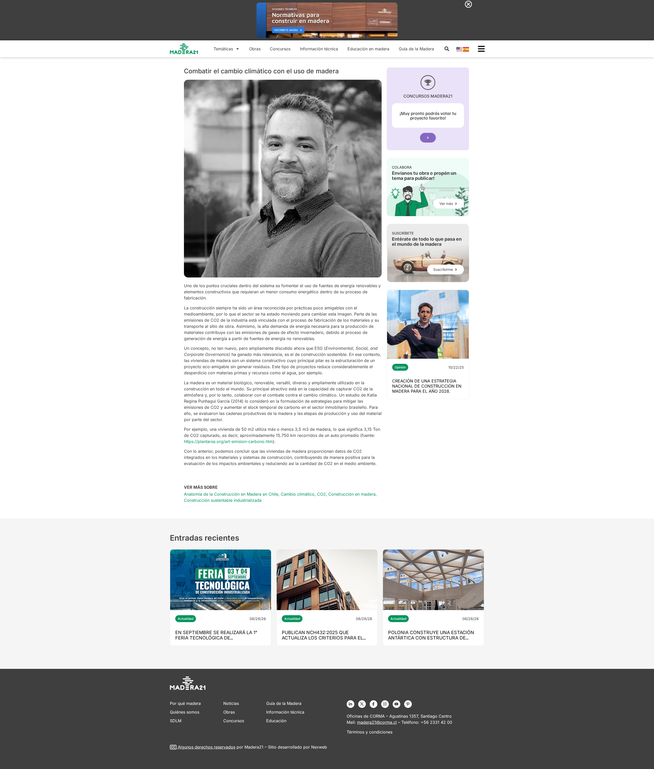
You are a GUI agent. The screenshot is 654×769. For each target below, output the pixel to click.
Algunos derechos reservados (206, 747)
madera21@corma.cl (377, 722)
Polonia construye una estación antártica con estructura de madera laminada (431, 638)
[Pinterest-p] (408, 704)
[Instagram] (385, 704)
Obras (255, 48)
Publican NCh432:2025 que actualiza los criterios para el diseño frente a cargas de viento (325, 638)
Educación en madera (368, 48)
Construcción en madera (352, 494)
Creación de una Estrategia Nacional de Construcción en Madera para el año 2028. (426, 386)
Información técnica (319, 48)
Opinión (400, 367)
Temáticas (223, 48)
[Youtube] (396, 704)
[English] (459, 48)
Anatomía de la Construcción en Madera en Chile (231, 494)
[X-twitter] (362, 704)
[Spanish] (466, 48)
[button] (446, 49)
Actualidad (185, 619)
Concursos (280, 48)
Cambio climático (297, 494)
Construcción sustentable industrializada (223, 500)
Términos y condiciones (369, 732)
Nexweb (319, 747)
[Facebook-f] (373, 704)
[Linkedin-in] (350, 704)
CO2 (321, 494)
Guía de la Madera (416, 48)
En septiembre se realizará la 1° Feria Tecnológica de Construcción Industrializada (216, 638)
